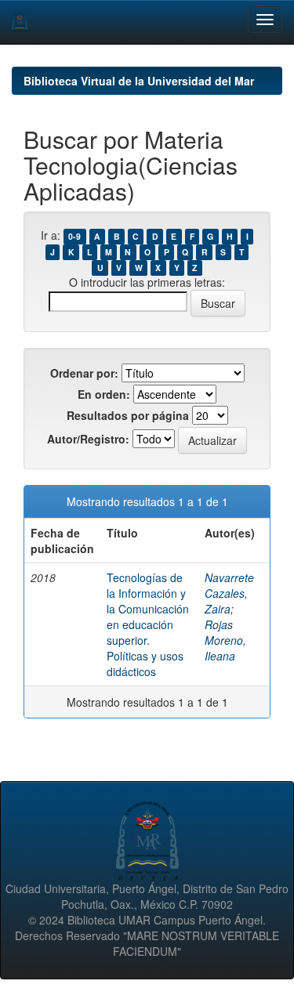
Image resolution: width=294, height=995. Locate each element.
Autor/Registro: (88, 439)
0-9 (74, 236)
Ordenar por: (84, 373)
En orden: (104, 394)
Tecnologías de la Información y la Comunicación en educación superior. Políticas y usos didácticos (148, 624)
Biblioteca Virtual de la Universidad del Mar (139, 81)
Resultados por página (128, 415)
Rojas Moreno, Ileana (225, 640)
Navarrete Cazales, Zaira (229, 593)
